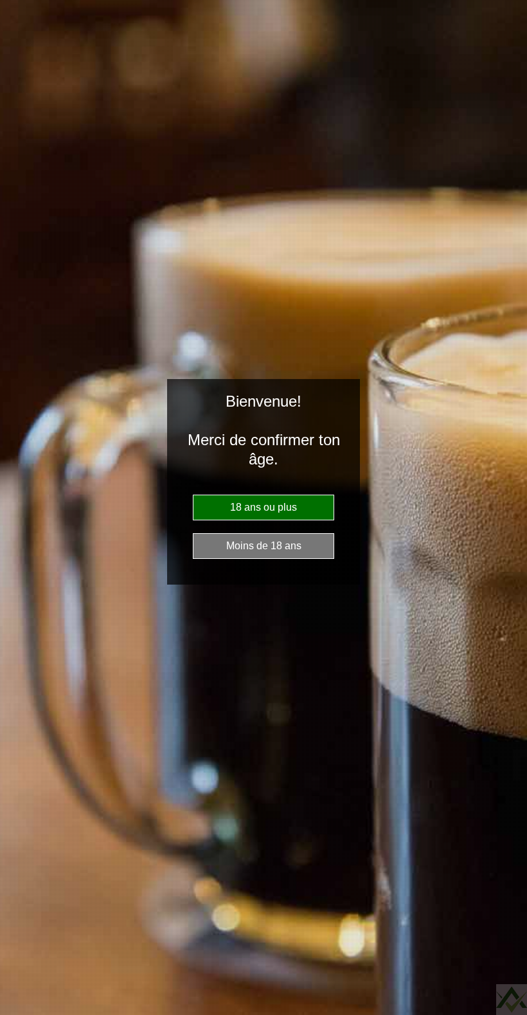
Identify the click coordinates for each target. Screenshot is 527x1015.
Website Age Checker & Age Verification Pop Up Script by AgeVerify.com (511, 999)
